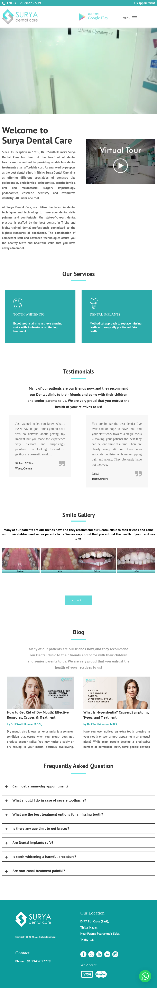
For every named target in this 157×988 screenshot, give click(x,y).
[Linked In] (107, 953)
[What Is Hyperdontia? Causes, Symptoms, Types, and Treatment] (116, 707)
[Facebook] (83, 953)
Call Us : (12, 3)
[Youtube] (99, 953)
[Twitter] (91, 953)
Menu (130, 17)
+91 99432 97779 (29, 3)
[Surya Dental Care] (20, 17)
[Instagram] (115, 953)
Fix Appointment (144, 3)
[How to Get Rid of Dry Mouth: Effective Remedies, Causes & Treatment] (40, 707)
